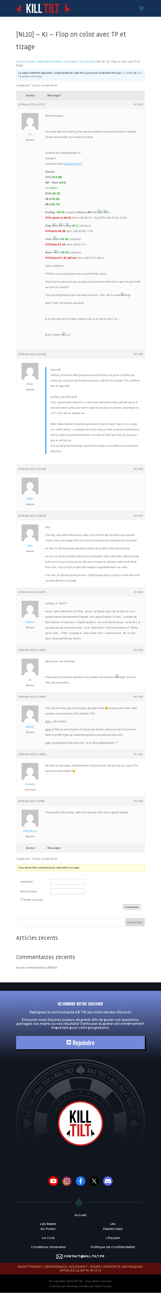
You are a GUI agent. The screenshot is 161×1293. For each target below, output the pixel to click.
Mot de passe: (29, 891)
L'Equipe (113, 1238)
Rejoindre (82, 1042)
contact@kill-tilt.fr (84, 1256)
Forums (31, 61)
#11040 (138, 697)
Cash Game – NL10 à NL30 (79, 61)
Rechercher (135, 922)
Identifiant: (27, 882)
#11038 (138, 592)
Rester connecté (33, 900)
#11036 (138, 469)
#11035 (138, 354)
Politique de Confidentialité (113, 1247)
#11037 (138, 516)
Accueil (20, 61)
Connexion (132, 907)
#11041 (138, 754)
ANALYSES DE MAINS (49, 61)
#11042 (138, 801)
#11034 (138, 104)
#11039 (138, 650)
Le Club (48, 1238)
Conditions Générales (48, 1247)
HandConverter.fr (73, 164)
